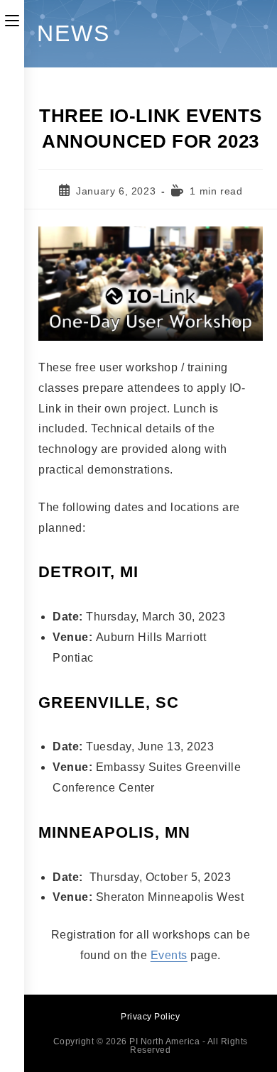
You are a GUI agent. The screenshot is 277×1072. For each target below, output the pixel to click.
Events (169, 955)
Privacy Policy (150, 1017)
